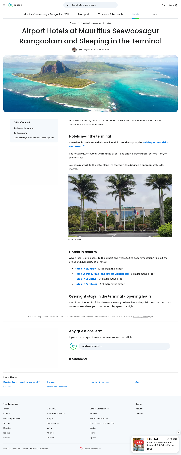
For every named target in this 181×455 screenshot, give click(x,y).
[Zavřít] (178, 432)
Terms (25, 449)
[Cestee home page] (15, 5)
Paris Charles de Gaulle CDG (102, 423)
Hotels (135, 14)
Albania (50, 433)
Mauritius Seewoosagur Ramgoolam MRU (46, 14)
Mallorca (50, 437)
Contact (139, 413)
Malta (49, 428)
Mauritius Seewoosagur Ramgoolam (91, 23)
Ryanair (6, 413)
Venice (93, 428)
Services (7, 387)
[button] (4, 5)
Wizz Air (6, 423)
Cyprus (6, 437)
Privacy (33, 449)
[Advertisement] (34, 165)
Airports (73, 23)
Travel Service (53, 423)
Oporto (93, 437)
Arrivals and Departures (57, 387)
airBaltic (7, 409)
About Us (139, 409)
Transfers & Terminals (110, 14)
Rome (92, 433)
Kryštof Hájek (83, 49)
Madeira (7, 428)
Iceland (6, 433)
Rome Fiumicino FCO (56, 413)
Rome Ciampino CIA (99, 418)
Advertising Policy (140, 316)
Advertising (43, 449)
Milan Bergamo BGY (12, 418)
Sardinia (94, 413)
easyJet (50, 418)
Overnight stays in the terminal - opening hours (34, 138)
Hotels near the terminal (24, 128)
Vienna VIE (51, 409)
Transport (83, 14)
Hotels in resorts (20, 133)
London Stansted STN (99, 409)
